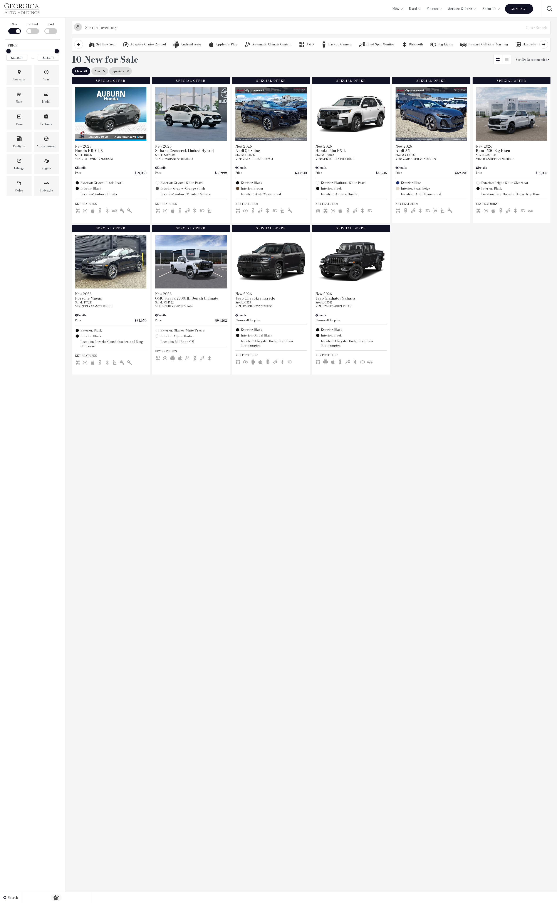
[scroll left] (78, 44)
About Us (489, 8)
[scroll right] (543, 44)
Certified (32, 24)
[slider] (8, 51)
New (395, 8)
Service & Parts (460, 8)
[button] (549, 8)
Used (413, 8)
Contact (519, 9)
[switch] (14, 28)
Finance (432, 8)
